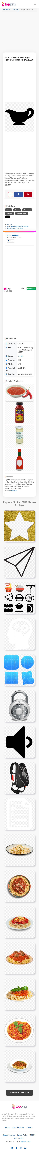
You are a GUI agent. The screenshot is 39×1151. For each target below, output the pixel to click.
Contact (29, 1127)
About (7, 1127)
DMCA (32, 1135)
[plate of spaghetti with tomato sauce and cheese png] (19, 922)
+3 (8, 217)
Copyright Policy (18, 1127)
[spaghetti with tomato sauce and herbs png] (19, 994)
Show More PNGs (18, 1093)
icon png (15, 9)
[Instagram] (21, 1148)
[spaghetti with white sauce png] (19, 850)
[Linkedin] (25, 1148)
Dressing (9, 213)
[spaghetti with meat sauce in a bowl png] (19, 886)
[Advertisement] (19, 33)
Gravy (8, 210)
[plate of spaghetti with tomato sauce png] (19, 1066)
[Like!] (10, 194)
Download (32, 288)
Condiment (27, 210)
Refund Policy (19, 1138)
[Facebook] (18, 194)
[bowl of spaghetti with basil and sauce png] (19, 1030)
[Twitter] (12, 1148)
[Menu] (35, 3)
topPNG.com (25, 1141)
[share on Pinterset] (28, 194)
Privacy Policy (22, 1135)
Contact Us (13, 490)
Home (7, 9)
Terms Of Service (9, 1135)
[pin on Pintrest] (32, 513)
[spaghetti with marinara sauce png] (19, 958)
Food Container (21, 213)
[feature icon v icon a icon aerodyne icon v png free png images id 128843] (19, 778)
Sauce (17, 210)
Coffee (11, 241)
